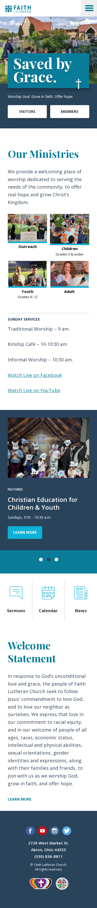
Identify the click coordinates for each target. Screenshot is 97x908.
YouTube (42, 830)
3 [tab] (56, 559)
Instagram (54, 830)
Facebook (30, 830)
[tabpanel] (48, 480)
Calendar (48, 611)
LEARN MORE (19, 799)
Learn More (25, 532)
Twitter (66, 830)
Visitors (27, 111)
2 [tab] (48, 559)
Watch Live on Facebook (35, 375)
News (81, 611)
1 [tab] (41, 559)
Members (69, 111)
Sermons (16, 611)
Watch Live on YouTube (34, 390)
